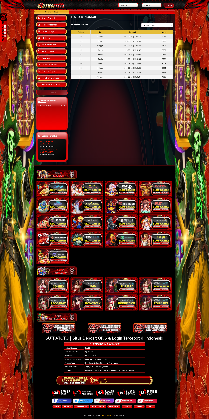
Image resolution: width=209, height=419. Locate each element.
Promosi (45, 57)
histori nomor (98, 406)
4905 (164, 77)
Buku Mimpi (47, 31)
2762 (164, 59)
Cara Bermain (48, 17)
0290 (164, 41)
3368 (164, 50)
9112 (164, 54)
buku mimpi (113, 406)
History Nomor (49, 24)
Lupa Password (49, 51)
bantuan (127, 406)
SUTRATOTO (63, 401)
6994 (164, 68)
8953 (164, 72)
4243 (164, 36)
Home (56, 406)
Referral (45, 37)
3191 (164, 45)
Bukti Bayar (127, 401)
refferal (139, 406)
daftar (150, 406)
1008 (164, 63)
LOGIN (168, 5)
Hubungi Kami (48, 44)
